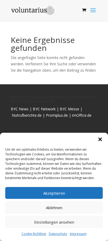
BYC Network (44, 108)
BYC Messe (69, 108)
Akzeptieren (54, 193)
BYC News (20, 108)
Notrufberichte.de (27, 115)
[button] (100, 139)
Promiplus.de (57, 115)
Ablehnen (54, 207)
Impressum (78, 234)
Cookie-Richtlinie (33, 234)
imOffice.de (81, 115)
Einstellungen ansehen (54, 222)
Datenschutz (58, 234)
